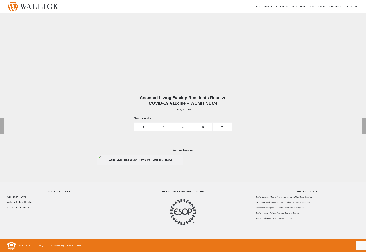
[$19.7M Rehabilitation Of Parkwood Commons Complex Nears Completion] (364, 126)
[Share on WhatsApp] (183, 127)
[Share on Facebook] (144, 127)
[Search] (356, 6)
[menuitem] (257, 6)
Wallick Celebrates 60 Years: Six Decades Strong (274, 218)
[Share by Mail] (222, 127)
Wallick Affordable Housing (19, 202)
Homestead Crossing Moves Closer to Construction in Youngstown (280, 207)
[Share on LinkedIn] (203, 127)
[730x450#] (183, 55)
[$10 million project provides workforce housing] (2, 126)
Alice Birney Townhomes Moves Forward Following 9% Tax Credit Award (283, 202)
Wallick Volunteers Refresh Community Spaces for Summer (277, 213)
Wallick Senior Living (17, 197)
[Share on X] (163, 127)
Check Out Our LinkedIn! (18, 207)
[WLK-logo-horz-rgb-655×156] (33, 6)
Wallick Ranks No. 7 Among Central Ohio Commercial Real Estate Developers (285, 197)
